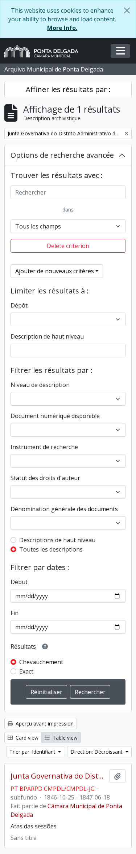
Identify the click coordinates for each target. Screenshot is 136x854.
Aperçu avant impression (44, 723)
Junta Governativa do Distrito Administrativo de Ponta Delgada (59, 776)
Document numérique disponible (55, 416)
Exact (26, 671)
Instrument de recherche (44, 447)
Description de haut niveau (47, 336)
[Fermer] (127, 10)
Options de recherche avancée (62, 155)
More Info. (62, 28)
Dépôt (19, 305)
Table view (64, 737)
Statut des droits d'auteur (45, 478)
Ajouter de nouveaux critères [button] (54, 271)
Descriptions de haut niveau (57, 540)
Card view (26, 737)
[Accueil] (44, 51)
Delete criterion (68, 246)
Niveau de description (40, 385)
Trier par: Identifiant (33, 751)
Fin (14, 613)
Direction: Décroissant (97, 751)
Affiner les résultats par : (68, 89)
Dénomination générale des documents (64, 509)
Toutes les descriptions (51, 549)
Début (19, 582)
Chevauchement (41, 662)
